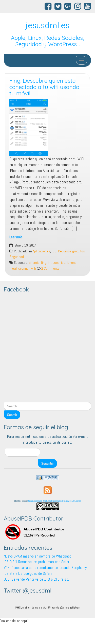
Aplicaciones (41, 251)
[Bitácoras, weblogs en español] (47, 477)
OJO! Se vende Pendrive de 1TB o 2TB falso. (36, 579)
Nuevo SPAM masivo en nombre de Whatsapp (37, 556)
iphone (72, 263)
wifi (33, 268)
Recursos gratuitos (71, 251)
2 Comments (50, 268)
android (34, 263)
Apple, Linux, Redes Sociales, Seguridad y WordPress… (47, 41)
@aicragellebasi (70, 607)
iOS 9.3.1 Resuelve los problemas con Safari (37, 561)
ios (63, 263)
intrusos (54, 263)
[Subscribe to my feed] (48, 490)
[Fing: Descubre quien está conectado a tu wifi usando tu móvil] (47, 127)
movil (13, 268)
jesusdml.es (47, 25)
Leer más (16, 237)
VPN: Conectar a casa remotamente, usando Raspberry (45, 567)
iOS (54, 251)
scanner (24, 268)
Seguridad (16, 257)
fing (43, 263)
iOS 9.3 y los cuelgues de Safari (28, 573)
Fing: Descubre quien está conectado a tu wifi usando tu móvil (44, 87)
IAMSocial (21, 607)
